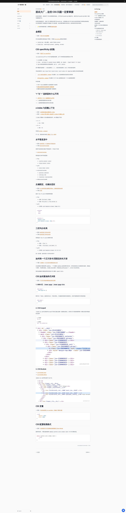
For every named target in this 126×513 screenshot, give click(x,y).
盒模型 (95, 11)
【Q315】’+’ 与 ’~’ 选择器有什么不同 (45, 98)
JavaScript (19, 16)
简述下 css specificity (45, 53)
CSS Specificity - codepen (42, 78)
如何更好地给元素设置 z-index (47, 112)
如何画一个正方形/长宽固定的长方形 (101, 26)
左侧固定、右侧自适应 (99, 21)
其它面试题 (77, 4)
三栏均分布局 (97, 23)
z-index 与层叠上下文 (99, 17)
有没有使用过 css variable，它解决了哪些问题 (51, 410)
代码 (41, 190)
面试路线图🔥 (57, 4)
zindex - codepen (43, 131)
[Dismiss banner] (124, 1)
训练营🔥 (83, 4)
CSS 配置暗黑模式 (98, 39)
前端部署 (47, 4)
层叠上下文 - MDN (52, 134)
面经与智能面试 (69, 4)
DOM (18, 13)
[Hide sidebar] (31, 511)
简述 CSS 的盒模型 (44, 35)
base (18, 23)
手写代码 (19, 18)
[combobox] (100, 4)
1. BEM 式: (101, 31)
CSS (18, 11)
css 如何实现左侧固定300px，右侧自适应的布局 (51, 188)
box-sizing (57, 39)
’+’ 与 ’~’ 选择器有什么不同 (99, 15)
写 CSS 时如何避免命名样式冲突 (47, 280)
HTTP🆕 (19, 21)
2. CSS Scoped (99, 33)
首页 (44, 4)
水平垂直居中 (97, 19)
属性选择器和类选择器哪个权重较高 (45, 87)
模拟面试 (88, 4)
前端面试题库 (54, 26)
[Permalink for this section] (43, 31)
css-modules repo (41, 372)
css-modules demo (42, 374)
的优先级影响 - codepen (44, 74)
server (18, 28)
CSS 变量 (96, 37)
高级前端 (63, 4)
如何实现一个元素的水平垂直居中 (48, 143)
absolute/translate (44, 145)
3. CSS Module (99, 35)
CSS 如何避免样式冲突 (99, 28)
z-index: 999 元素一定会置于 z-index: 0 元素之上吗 (52, 114)
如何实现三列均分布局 (45, 232)
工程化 (52, 4)
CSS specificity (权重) (99, 13)
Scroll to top (96, 42)
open (18, 25)
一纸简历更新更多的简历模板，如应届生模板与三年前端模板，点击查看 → (63, 1)
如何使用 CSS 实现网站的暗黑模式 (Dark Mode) (51, 428)
